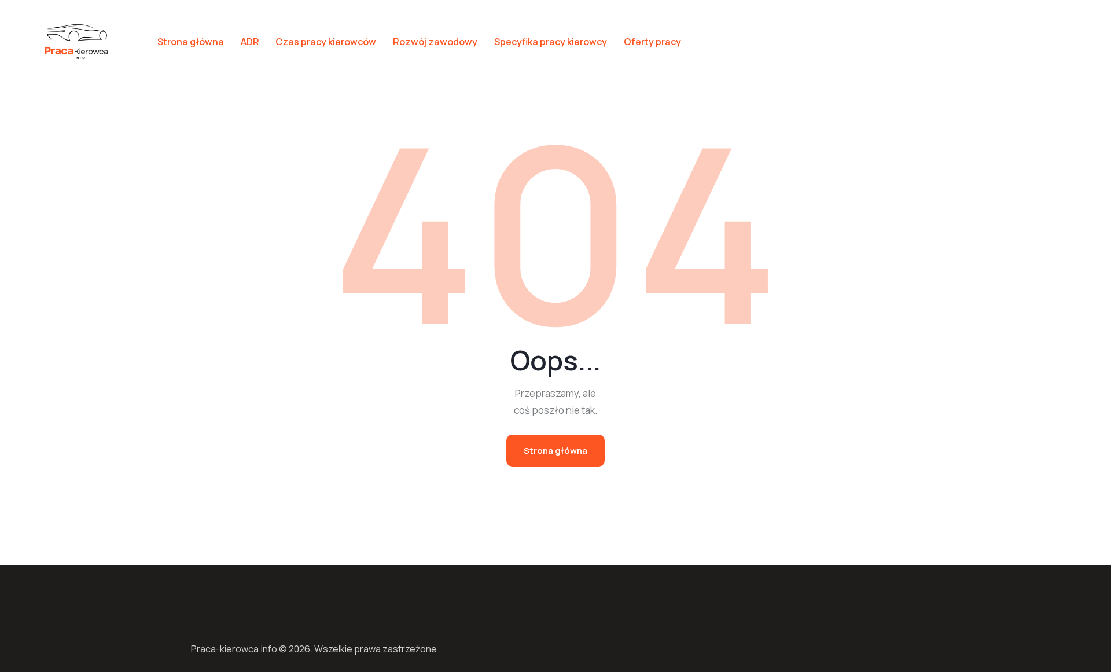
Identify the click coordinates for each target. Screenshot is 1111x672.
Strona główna (555, 451)
